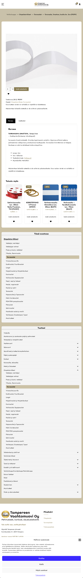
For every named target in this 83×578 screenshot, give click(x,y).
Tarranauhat (38, 14)
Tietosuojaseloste (40, 575)
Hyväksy (42, 558)
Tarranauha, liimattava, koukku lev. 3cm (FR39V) (60, 14)
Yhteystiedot (47, 518)
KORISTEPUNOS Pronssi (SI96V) (32, 205)
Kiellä (41, 564)
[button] (80, 540)
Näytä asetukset (41, 570)
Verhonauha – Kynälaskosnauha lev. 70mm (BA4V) (69, 206)
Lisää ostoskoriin (21, 89)
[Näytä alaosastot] (77, 343)
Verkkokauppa (11, 14)
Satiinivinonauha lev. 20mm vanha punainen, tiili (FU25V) (14, 206)
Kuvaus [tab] (10, 121)
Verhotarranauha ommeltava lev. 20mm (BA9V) (50, 205)
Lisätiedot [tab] (22, 121)
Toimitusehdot (48, 522)
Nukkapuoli (27, 158)
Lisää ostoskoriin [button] (14, 217)
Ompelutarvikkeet (25, 14)
